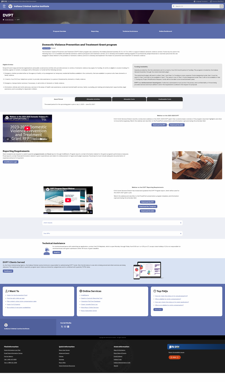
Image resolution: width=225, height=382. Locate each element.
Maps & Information (119, 350)
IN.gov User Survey (64, 350)
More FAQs (158, 309)
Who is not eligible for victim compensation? (169, 305)
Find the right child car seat (16, 298)
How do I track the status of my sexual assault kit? (171, 296)
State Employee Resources (67, 366)
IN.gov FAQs (62, 362)
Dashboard (8, 271)
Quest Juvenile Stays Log (89, 304)
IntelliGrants (85, 295)
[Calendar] (68, 327)
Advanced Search (64, 353)
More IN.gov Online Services (90, 307)
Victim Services (9, 19)
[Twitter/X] (62, 327)
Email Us (57, 252)
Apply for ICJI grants (13, 304)
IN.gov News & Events (120, 353)
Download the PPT (159, 125)
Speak (174, 357)
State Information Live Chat (12, 350)
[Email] (65, 327)
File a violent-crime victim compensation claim (21, 301)
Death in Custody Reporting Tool (91, 298)
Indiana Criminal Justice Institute (31, 6)
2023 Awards (48, 223)
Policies (61, 356)
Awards (116, 366)
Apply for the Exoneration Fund (17, 295)
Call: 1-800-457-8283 (10, 359)
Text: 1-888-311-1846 (10, 362)
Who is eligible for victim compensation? (168, 299)
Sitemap (61, 359)
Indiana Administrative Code (122, 362)
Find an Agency (8, 356)
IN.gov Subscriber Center (89, 311)
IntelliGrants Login (10, 162)
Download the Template (147, 206)
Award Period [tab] (58, 99)
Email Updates (118, 356)
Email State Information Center (13, 353)
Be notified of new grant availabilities (19, 307)
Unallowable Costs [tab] (164, 99)
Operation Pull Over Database (90, 301)
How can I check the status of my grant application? (172, 302)
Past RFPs (47, 233)
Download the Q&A (176, 125)
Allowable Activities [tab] (93, 99)
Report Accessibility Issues (176, 352)
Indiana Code (118, 359)
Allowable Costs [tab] (129, 99)
